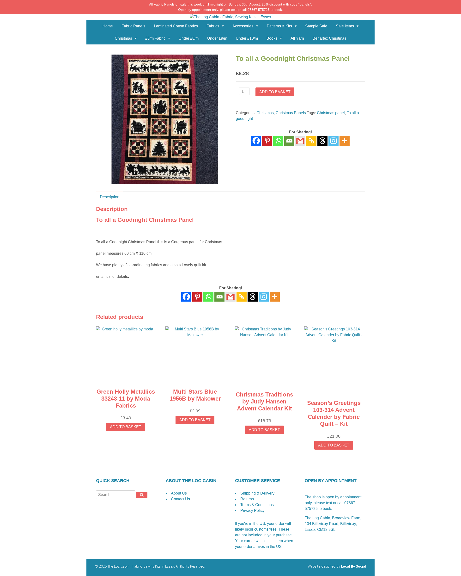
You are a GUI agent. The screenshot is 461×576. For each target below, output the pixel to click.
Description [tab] (109, 197)
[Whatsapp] (278, 141)
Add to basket (275, 92)
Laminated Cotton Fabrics (176, 26)
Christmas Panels (291, 113)
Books (272, 38)
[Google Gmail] (300, 141)
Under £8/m (189, 38)
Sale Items (345, 26)
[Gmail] (230, 297)
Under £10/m (247, 38)
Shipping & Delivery (257, 493)
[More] (345, 141)
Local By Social (353, 566)
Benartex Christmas (329, 38)
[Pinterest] (267, 141)
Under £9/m (217, 38)
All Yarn (297, 38)
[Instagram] (333, 141)
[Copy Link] (311, 141)
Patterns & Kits (279, 26)
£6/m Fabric (155, 38)
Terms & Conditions (257, 505)
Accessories (242, 26)
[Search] (141, 495)
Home (108, 26)
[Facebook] (256, 141)
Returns (247, 499)
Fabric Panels (133, 26)
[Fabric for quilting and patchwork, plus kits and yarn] (230, 17)
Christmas (123, 38)
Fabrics (212, 26)
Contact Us (180, 499)
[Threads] (322, 141)
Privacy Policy (252, 510)
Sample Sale (316, 26)
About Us (179, 493)
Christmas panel (331, 113)
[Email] (289, 141)
